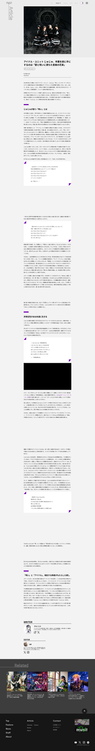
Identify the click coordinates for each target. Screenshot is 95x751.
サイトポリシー (56, 727)
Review (29, 728)
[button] (87, 3)
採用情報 (55, 729)
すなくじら (27, 73)
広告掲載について (57, 725)
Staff (71, 3)
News (8, 728)
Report (29, 730)
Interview (29, 725)
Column (36, 725)
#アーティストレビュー (29, 69)
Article (57, 3)
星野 (30, 644)
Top (52, 3)
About (76, 3)
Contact (57, 720)
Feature (65, 3)
